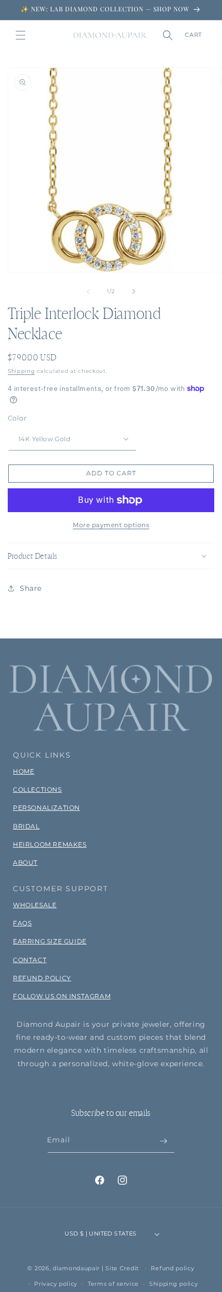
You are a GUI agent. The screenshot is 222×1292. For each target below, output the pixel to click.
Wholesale (34, 905)
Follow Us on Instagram (61, 996)
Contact (29, 960)
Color (17, 418)
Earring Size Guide (50, 941)
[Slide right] (133, 291)
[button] (20, 35)
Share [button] (31, 588)
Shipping (21, 371)
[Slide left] (88, 291)
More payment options (111, 525)
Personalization (46, 807)
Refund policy (172, 1268)
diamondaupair (76, 1267)
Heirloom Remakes (50, 844)
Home (23, 771)
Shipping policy (173, 1283)
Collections (37, 789)
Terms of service (113, 1283)
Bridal (26, 826)
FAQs (22, 923)
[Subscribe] (163, 1141)
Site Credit (122, 1267)
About (25, 862)
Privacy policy (55, 1283)
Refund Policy (42, 978)
